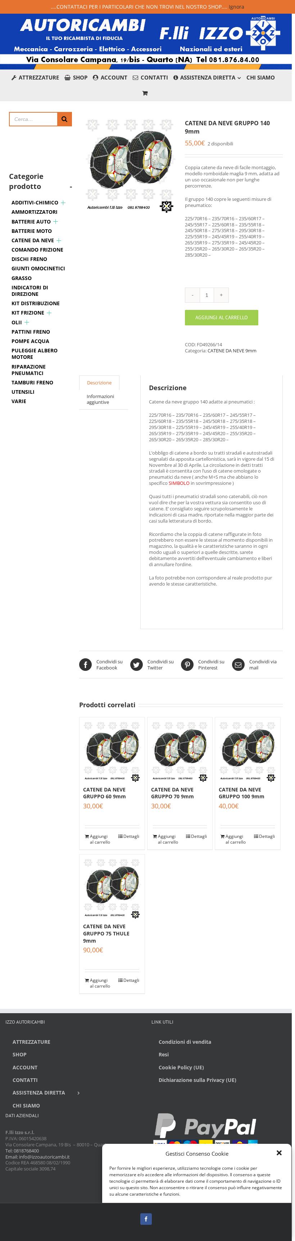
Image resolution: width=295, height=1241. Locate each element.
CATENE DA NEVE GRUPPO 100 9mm (241, 793)
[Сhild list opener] (63, 202)
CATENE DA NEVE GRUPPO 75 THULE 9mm (106, 933)
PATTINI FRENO (31, 331)
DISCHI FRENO (29, 259)
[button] (280, 1153)
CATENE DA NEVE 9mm (232, 350)
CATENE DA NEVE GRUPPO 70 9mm (172, 793)
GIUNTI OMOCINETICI (38, 268)
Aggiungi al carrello (221, 317)
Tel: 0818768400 (22, 1150)
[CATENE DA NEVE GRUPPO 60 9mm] (112, 749)
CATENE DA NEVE (33, 240)
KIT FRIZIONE (28, 312)
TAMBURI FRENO (32, 382)
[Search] (64, 119)
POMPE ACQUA (30, 341)
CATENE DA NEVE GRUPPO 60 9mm (104, 793)
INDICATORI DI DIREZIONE (30, 290)
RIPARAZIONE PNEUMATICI (29, 369)
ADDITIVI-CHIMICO (35, 202)
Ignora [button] (236, 6)
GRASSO (22, 278)
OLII (17, 322)
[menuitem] (38, 77)
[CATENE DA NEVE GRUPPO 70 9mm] (180, 749)
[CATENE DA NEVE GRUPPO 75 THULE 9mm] (112, 887)
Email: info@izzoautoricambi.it (37, 1157)
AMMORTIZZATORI (35, 211)
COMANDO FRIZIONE (37, 249)
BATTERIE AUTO (31, 221)
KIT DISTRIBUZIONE (36, 303)
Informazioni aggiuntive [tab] (100, 399)
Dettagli (131, 836)
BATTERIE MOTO (32, 230)
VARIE (19, 401)
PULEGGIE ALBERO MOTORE (35, 353)
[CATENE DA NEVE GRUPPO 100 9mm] (247, 749)
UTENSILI (23, 391)
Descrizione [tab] (99, 382)
